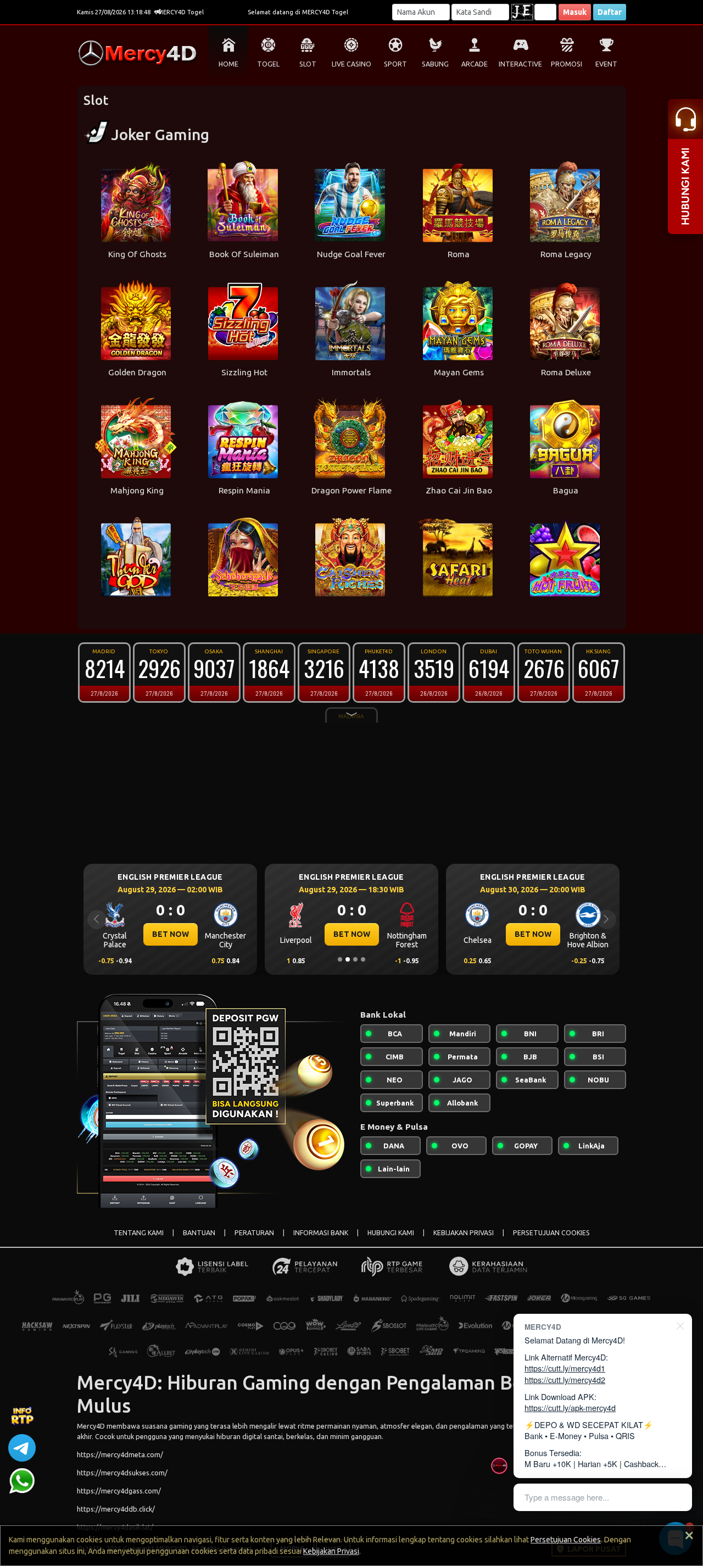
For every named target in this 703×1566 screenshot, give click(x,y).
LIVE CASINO (351, 64)
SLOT (307, 64)
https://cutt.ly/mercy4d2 (565, 1379)
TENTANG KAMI (139, 1232)
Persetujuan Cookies (566, 1539)
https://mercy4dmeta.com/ (120, 1454)
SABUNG (435, 64)
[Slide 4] (363, 959)
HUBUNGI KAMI (390, 1232)
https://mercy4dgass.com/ (119, 1491)
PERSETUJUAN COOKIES (551, 1232)
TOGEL (268, 64)
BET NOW (170, 934)
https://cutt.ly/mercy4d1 (565, 1368)
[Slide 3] (355, 959)
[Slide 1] (340, 959)
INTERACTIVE (520, 64)
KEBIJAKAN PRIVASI (463, 1232)
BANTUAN (199, 1232)
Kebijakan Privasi (331, 1551)
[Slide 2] (347, 959)
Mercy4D (91, 1426)
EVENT (606, 64)
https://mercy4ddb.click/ (116, 1509)
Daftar (610, 12)
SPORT (395, 64)
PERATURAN (254, 1232)
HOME (228, 64)
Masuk (575, 12)
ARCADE (474, 64)
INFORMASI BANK (320, 1232)
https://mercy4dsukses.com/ (122, 1472)
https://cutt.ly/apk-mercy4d (570, 1407)
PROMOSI (566, 64)
